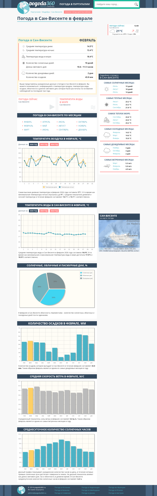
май (44, 125)
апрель (46, 122)
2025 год (43, 144)
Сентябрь (117, 107)
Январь (116, 138)
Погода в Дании (88, 493)
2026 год (33, 144)
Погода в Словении (63, 493)
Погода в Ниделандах (91, 487)
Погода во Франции (117, 487)
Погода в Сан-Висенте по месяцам (57, 115)
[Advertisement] (61, 29)
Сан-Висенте (56, 12)
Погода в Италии (116, 490)
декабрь (82, 129)
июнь (45, 129)
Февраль (116, 132)
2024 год (54, 144)
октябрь (82, 122)
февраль (28, 125)
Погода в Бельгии (62, 490)
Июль (115, 86)
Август (115, 89)
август (62, 125)
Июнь (115, 92)
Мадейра (46, 12)
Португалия (35, 12)
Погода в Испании (62, 487)
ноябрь (82, 125)
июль (62, 122)
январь (28, 122)
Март (115, 135)
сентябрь (63, 129)
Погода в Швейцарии (91, 490)
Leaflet (101, 249)
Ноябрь (116, 148)
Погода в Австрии (116, 493)
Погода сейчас (116, 26)
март (26, 129)
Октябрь (116, 123)
